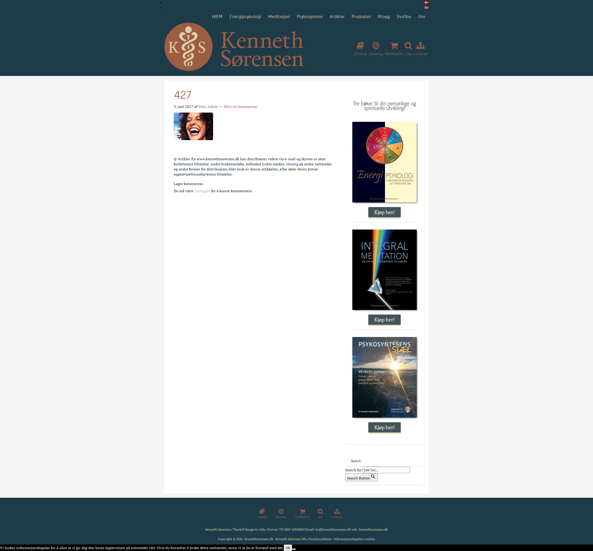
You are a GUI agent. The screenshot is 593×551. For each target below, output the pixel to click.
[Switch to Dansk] (426, 2)
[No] (294, 549)
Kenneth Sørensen (233, 47)
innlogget (202, 190)
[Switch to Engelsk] (426, 7)
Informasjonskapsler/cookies (354, 539)
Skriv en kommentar (240, 106)
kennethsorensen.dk (373, 529)
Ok (288, 547)
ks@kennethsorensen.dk (333, 529)
